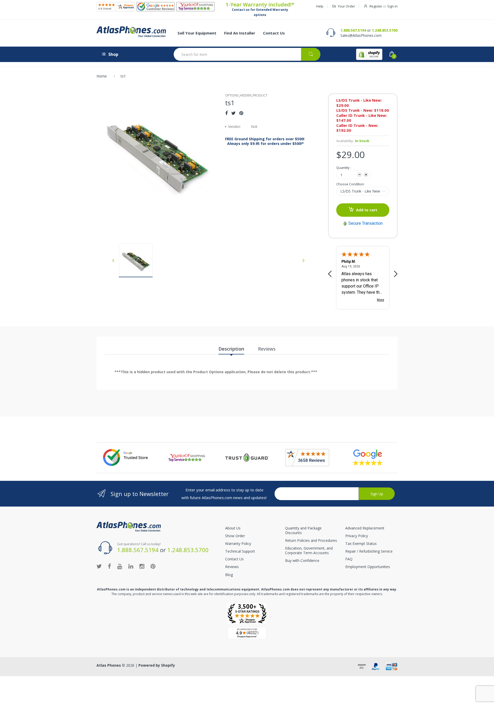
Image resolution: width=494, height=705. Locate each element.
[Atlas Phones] (131, 31)
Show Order (235, 535)
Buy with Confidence (302, 560)
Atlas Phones (108, 665)
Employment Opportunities (367, 566)
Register (375, 6)
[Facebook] (226, 113)
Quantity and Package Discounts (303, 530)
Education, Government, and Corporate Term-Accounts (309, 550)
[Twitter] (233, 113)
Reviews (232, 566)
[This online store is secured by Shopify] (369, 54)
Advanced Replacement (364, 528)
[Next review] (395, 274)
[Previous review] (330, 274)
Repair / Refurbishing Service (369, 551)
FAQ (348, 558)
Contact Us (234, 558)
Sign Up (376, 493)
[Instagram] (141, 566)
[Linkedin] (130, 566)
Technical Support (240, 551)
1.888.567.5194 (353, 30)
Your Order (346, 6)
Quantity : (343, 167)
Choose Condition (350, 184)
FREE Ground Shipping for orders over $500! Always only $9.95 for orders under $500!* (264, 141)
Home (101, 76)
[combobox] (247, 54)
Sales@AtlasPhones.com (361, 35)
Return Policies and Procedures (311, 540)
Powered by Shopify (156, 665)
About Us (233, 528)
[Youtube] (119, 566)
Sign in (392, 6)
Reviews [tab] (267, 349)
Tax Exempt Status (361, 543)
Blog (229, 574)
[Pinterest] (241, 113)
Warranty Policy (238, 543)
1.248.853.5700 (385, 30)
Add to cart (366, 209)
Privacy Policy (356, 535)
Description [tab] (231, 349)
